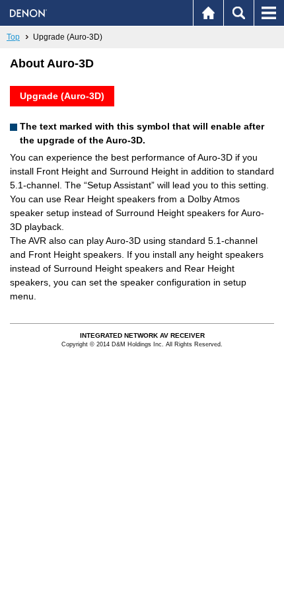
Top (13, 37)
